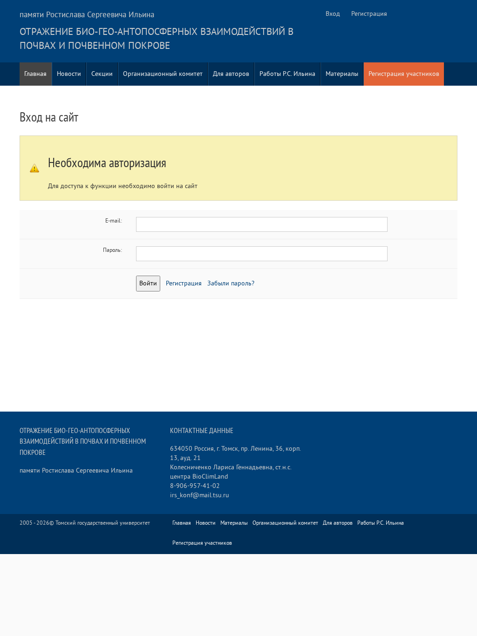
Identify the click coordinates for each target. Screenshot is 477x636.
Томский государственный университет (102, 523)
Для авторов (231, 73)
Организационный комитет (163, 73)
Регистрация (369, 13)
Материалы (342, 73)
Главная (35, 73)
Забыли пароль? (230, 283)
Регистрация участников (403, 73)
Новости (69, 73)
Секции (102, 73)
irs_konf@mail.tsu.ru (199, 495)
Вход (333, 13)
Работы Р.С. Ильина (287, 73)
